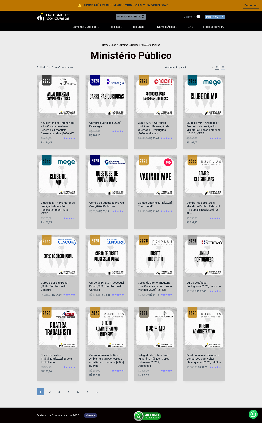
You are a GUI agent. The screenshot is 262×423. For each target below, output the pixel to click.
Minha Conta (214, 17)
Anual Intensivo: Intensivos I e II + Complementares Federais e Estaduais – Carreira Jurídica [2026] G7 (58, 128)
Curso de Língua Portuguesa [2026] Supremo (203, 284)
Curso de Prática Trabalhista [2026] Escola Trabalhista (56, 358)
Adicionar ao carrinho (105, 140)
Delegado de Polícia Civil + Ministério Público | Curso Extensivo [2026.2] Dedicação (154, 360)
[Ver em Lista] (223, 67)
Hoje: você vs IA (213, 27)
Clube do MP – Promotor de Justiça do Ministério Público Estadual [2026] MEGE (58, 208)
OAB (190, 27)
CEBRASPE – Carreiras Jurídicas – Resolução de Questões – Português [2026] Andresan (153, 128)
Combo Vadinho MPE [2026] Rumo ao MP (155, 204)
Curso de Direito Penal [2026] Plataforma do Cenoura (54, 286)
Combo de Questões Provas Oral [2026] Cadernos (106, 204)
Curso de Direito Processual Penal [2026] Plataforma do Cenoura (106, 286)
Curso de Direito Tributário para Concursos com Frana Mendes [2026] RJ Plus (155, 286)
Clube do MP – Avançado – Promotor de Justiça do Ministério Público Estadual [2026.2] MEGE (203, 128)
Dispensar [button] (251, 5)
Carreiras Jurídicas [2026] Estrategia (105, 124)
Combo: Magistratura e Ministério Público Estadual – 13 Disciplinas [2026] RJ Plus (203, 208)
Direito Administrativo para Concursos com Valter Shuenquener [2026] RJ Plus (203, 358)
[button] (253, 414)
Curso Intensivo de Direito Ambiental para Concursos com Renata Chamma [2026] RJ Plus (106, 360)
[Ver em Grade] (217, 67)
